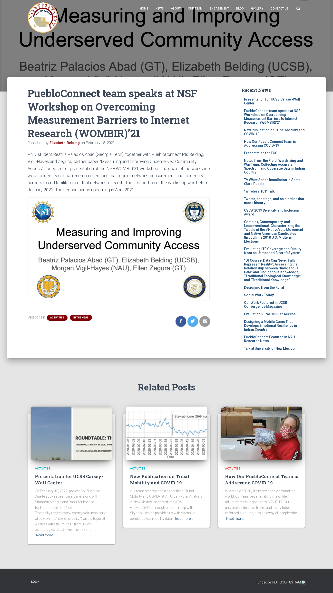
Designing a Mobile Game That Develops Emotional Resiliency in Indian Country (270, 325)
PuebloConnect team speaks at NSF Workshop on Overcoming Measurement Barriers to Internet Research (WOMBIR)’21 (272, 116)
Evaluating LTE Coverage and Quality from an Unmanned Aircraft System (272, 251)
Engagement (219, 8)
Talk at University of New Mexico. (270, 348)
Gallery (257, 8)
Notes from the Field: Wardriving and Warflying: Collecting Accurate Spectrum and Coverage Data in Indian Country (274, 166)
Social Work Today (259, 295)
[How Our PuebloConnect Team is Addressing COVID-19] (261, 433)
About (176, 8)
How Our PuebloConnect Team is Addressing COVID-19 (270, 143)
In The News (80, 317)
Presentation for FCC (260, 153)
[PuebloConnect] (43, 17)
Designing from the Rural (264, 287)
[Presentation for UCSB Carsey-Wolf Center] (71, 433)
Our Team (195, 8)
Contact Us (279, 8)
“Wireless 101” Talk (259, 191)
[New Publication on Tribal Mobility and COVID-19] (166, 433)
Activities (57, 317)
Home (144, 8)
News (160, 8)
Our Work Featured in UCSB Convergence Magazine (265, 304)
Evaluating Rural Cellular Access (270, 314)
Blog (240, 8)
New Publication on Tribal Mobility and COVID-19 (159, 479)
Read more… (45, 535)
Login (35, 581)
